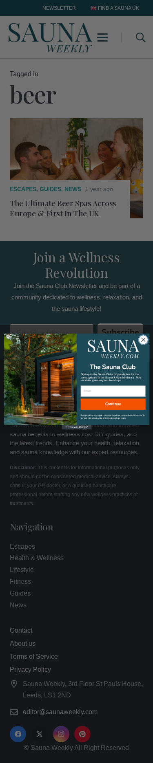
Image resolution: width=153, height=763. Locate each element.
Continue (113, 404)
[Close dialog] (143, 339)
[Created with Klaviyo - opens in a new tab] (76, 427)
